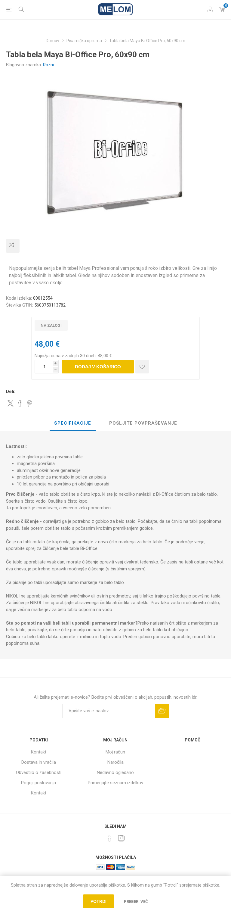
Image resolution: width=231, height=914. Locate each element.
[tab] (73, 423)
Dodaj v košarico (98, 366)
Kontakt (38, 752)
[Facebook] (110, 838)
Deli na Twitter (11, 403)
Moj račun (115, 752)
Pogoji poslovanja (38, 782)
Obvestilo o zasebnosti (38, 772)
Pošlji (162, 711)
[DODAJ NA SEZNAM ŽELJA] (142, 366)
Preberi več (136, 901)
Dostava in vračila (38, 762)
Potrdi (98, 901)
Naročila (115, 762)
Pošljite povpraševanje (143, 423)
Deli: (10, 391)
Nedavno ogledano (115, 772)
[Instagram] (121, 838)
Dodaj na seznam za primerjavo (13, 246)
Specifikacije (72, 423)
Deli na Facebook (20, 403)
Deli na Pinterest (29, 403)
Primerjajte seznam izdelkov (115, 782)
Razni (48, 64)
